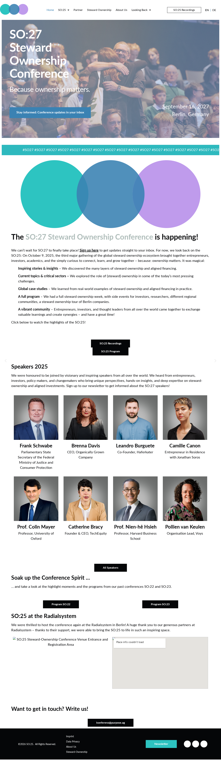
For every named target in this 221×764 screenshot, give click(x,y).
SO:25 (62, 10)
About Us (121, 10)
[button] (5, 360)
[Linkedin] (187, 744)
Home (50, 10)
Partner (78, 10)
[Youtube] (203, 744)
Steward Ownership (99, 10)
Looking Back (139, 10)
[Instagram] (195, 744)
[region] (110, 77)
